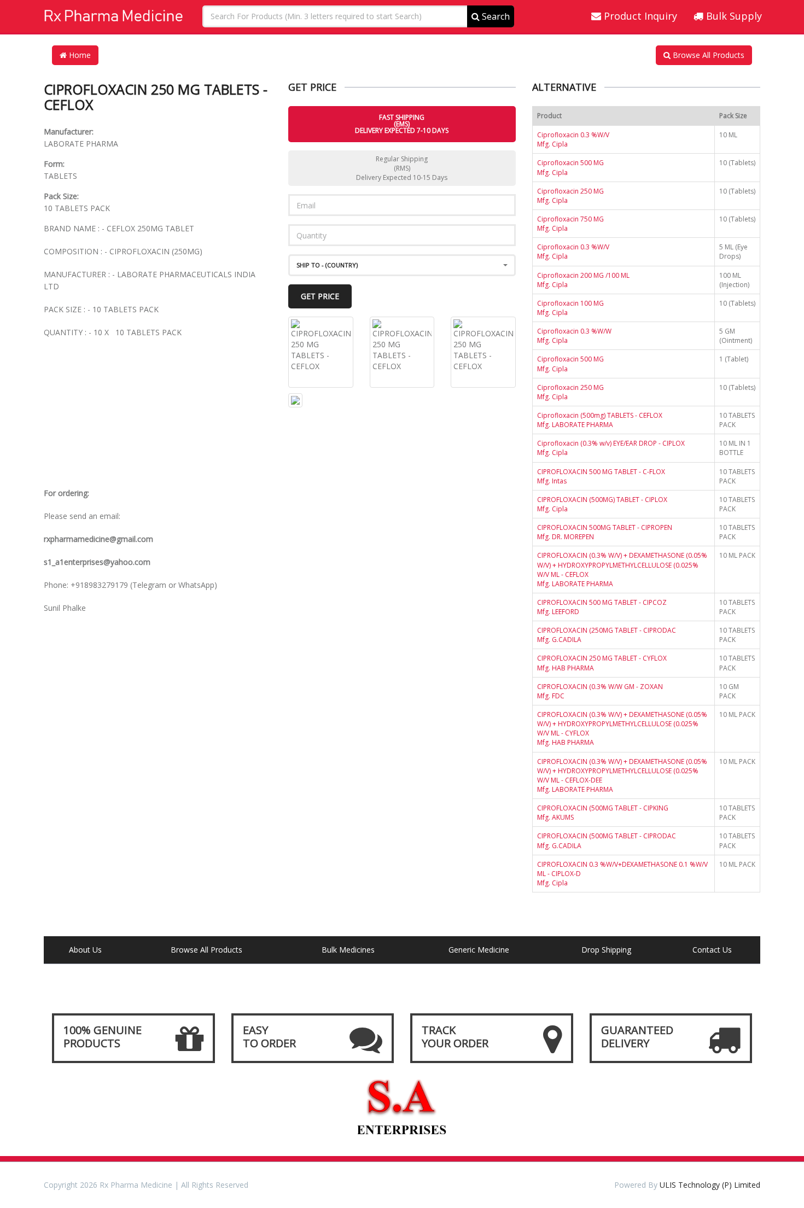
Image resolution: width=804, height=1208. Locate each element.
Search (495, 16)
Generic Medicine (478, 949)
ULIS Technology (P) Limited (710, 1185)
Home (79, 55)
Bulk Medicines (348, 949)
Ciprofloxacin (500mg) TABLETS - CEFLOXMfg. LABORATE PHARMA (599, 420)
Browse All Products (707, 55)
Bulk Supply (732, 15)
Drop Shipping (606, 949)
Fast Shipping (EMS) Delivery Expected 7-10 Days (401, 124)
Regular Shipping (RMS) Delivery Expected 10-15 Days (401, 168)
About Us (85, 949)
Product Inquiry (639, 15)
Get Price (320, 296)
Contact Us (712, 949)
